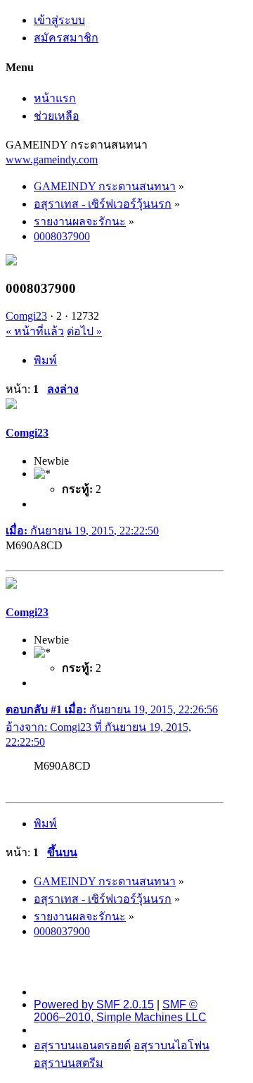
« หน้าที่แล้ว (35, 331)
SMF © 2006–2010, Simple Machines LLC (120, 1011)
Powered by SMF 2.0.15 (94, 1004)
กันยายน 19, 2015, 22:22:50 (82, 531)
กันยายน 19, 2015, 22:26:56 (112, 709)
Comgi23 (26, 316)
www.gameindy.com (52, 159)
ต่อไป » (84, 331)
